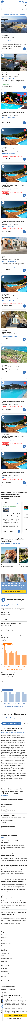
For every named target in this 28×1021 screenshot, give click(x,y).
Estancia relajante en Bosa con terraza (10, 891)
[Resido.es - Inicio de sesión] (23, 2)
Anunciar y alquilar (6, 984)
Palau (8, 848)
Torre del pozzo (5, 907)
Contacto (3, 976)
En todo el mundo (6, 943)
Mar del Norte (5, 935)
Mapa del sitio (5, 946)
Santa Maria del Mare (19, 889)
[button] (26, 2)
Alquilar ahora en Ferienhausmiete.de (14, 591)
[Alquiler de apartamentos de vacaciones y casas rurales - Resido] (2, 2)
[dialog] (15, 1007)
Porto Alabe (22, 905)
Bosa (2, 848)
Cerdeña (23, 773)
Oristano (3, 871)
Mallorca (3, 940)
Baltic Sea (4, 937)
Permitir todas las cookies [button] (15, 1015)
